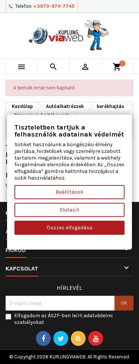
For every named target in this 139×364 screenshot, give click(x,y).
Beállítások (69, 192)
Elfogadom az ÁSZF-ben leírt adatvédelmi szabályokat (63, 318)
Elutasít (69, 210)
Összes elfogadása (69, 227)
